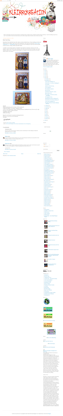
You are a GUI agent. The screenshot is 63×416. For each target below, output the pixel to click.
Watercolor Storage (47, 205)
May (46, 112)
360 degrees (46, 274)
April (46, 114)
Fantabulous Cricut (47, 282)
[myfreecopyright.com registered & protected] (51, 351)
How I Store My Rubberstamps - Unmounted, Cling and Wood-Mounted (53, 255)
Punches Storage (47, 190)
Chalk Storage (46, 156)
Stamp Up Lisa (46, 214)
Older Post (39, 153)
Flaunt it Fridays (47, 283)
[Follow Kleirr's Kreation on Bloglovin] (46, 55)
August (46, 108)
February (47, 117)
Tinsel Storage (46, 203)
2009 (45, 120)
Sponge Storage (47, 199)
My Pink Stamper (47, 288)
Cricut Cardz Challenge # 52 (50, 81)
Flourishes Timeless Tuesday (49, 284)
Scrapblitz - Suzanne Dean (48, 210)
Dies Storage (46, 169)
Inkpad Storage (47, 178)
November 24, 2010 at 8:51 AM (10, 149)
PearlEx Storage (47, 185)
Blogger (49, 413)
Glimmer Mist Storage (48, 175)
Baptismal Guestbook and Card (53, 235)
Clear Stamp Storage (47, 159)
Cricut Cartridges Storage (48, 165)
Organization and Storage (48, 181)
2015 (45, 70)
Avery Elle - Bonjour (51, 259)
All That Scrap (46, 276)
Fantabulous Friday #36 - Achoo (50, 91)
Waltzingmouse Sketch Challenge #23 (51, 98)
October (46, 105)
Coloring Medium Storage (48, 160)
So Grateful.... (47, 84)
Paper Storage (46, 183)
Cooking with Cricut (47, 277)
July (46, 109)
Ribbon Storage (47, 193)
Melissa (6, 136)
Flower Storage (47, 174)
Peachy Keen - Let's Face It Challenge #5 (52, 83)
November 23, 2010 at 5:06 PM (10, 140)
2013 (45, 73)
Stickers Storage (47, 200)
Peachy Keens (46, 291)
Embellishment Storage (48, 170)
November (47, 80)
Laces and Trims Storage (48, 179)
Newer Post (5, 153)
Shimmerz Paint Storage (48, 198)
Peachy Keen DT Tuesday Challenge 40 (52, 99)
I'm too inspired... (48, 87)
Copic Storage (46, 162)
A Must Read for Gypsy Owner (53, 249)
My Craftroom (46, 180)
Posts (45, 144)
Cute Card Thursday (47, 281)
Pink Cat (45, 188)
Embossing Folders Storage (49, 171)
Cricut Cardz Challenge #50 (50, 101)
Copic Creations (47, 213)
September (47, 106)
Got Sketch (46, 286)
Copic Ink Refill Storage (48, 161)
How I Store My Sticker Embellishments (52, 264)
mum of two (7, 143)
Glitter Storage (46, 176)
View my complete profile (47, 66)
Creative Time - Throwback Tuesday (50, 278)
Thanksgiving (28, 123)
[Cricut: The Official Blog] (51, 337)
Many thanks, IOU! (48, 93)
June (46, 111)
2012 (45, 74)
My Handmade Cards (22, 123)
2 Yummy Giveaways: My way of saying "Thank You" (53, 226)
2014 (45, 71)
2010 (45, 77)
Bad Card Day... (47, 90)
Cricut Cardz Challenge (9, 123)
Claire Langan (50, 58)
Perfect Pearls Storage (48, 186)
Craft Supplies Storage (48, 164)
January (46, 118)
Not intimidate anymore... (49, 88)
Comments (46, 146)
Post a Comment (7, 151)
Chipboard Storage (47, 157)
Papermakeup (46, 209)
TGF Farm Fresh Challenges (49, 293)
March (46, 115)
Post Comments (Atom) (12, 155)
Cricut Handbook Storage (48, 166)
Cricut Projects (16, 123)
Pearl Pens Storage (47, 184)
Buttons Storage (47, 155)
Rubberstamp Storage (48, 194)
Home (22, 153)
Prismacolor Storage (47, 189)
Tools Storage (46, 204)
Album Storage (46, 154)
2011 (45, 76)
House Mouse (46, 287)
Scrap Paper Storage (47, 195)
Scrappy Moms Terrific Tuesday (49, 292)
